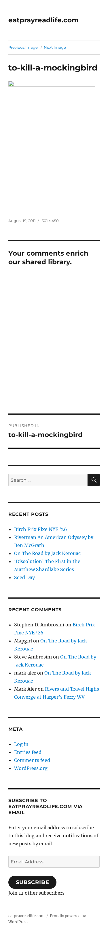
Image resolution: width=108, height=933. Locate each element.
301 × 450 (50, 220)
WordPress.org (31, 768)
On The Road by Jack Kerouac (47, 553)
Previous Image (23, 47)
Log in (21, 744)
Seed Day (24, 577)
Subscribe (32, 882)
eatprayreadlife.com (43, 20)
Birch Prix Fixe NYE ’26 (40, 529)
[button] (51, 145)
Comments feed (32, 760)
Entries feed (27, 752)
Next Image (55, 47)
